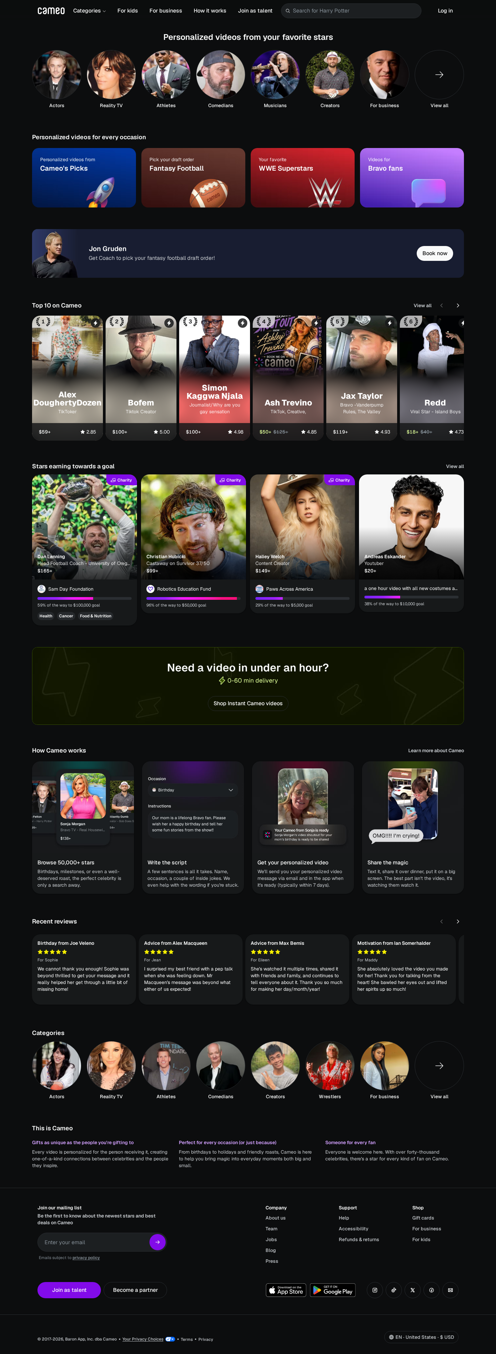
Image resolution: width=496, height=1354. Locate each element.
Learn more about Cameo (436, 750)
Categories (87, 10)
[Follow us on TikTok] (394, 1290)
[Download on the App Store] (286, 1290)
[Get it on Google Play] (332, 1290)
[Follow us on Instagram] (375, 1290)
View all (423, 305)
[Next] (458, 305)
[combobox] (355, 11)
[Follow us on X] (413, 1290)
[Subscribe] (157, 1242)
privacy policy (86, 1257)
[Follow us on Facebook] (431, 1290)
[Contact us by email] (450, 1290)
